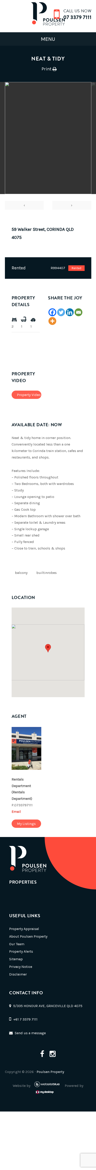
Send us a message (30, 1033)
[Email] (78, 312)
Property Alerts (21, 951)
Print (46, 68)
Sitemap (16, 959)
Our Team (16, 944)
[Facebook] (52, 312)
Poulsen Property (50, 1072)
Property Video (29, 395)
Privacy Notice (20, 967)
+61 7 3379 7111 (25, 1019)
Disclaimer (18, 974)
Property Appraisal (24, 929)
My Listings (26, 824)
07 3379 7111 (77, 17)
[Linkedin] (70, 312)
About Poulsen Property (28, 936)
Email (16, 811)
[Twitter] (61, 312)
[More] (52, 321)
